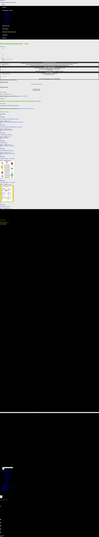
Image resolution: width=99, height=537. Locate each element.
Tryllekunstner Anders (4, 222)
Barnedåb (7, 20)
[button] (3, 4)
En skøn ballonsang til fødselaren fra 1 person (9, 119)
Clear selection (3, 92)
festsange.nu (2, 0)
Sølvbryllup (7, 16)
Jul (5, 23)
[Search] (3, 61)
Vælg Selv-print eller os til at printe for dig (9, 96)
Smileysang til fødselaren (5, 206)
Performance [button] (2, 521)
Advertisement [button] (3, 527)
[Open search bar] (2, 466)
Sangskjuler (5, 34)
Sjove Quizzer (5, 28)
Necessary (3, 506)
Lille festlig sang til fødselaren (6, 134)
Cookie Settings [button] (3, 494)
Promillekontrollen (3, 142)
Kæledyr (6, 21)
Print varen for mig (30, 108)
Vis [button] (0, 115)
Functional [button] (2, 518)
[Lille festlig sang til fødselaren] (5, 53)
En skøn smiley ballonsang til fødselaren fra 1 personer (11, 126)
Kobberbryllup (7, 15)
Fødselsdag (7, 12)
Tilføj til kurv (2, 98)
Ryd (26, 96)
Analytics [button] (2, 524)
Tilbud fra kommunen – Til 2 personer (7, 182)
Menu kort (7, 22)
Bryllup (6, 14)
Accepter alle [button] (9, 494)
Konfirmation (7, 13)
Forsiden (4, 7)
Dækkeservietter (5, 25)
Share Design (3, 103)
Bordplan (4, 488)
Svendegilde (7, 19)
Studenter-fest (7, 18)
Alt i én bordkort (3, 224)
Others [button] (1, 531)
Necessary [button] (2, 505)
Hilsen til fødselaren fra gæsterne (6, 150)
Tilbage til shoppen (6, 73)
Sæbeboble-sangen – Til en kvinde (7, 158)
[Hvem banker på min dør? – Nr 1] (5, 59)
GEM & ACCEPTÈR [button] (4, 534)
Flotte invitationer (3, 223)
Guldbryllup (7, 17)
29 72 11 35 (38, 411)
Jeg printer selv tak (22, 108)
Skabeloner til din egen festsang (9, 31)
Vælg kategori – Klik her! (7, 10)
